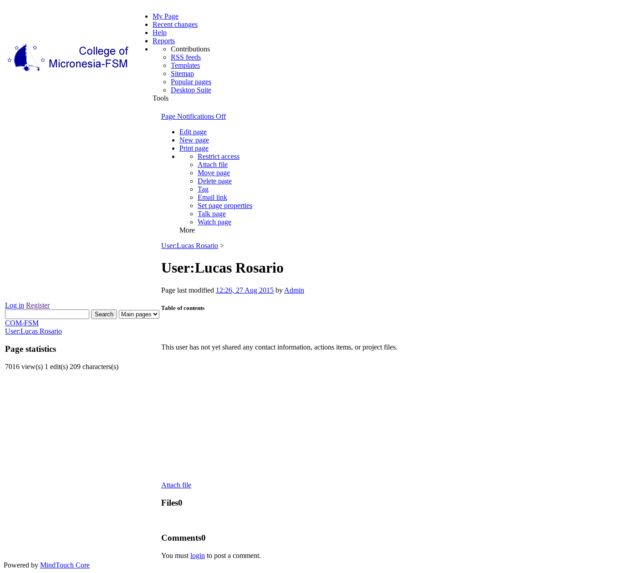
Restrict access (219, 156)
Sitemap (182, 73)
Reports (164, 41)
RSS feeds (186, 57)
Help (160, 32)
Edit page (193, 132)
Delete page (215, 181)
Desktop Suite (191, 90)
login (197, 555)
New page (194, 140)
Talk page (212, 214)
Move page (214, 173)
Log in (14, 305)
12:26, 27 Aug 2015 (245, 290)
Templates (185, 65)
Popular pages (191, 82)
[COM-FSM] (69, 71)
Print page (194, 148)
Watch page (214, 222)
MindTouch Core (65, 565)
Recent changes (175, 24)
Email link (212, 197)
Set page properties (225, 205)
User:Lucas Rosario (189, 245)
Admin (294, 290)
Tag (203, 189)
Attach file (213, 164)
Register (38, 305)
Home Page (192, 327)
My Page (165, 16)
